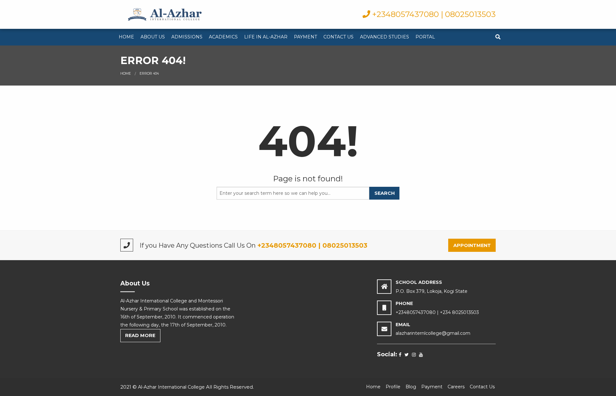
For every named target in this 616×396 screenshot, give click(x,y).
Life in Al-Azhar (265, 37)
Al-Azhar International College (171, 387)
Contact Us (338, 37)
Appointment (472, 245)
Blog (411, 387)
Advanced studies (384, 37)
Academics (223, 37)
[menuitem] (126, 37)
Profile (393, 387)
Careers (456, 387)
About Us (153, 37)
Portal (425, 37)
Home (126, 37)
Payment (305, 37)
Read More (140, 335)
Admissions (186, 37)
